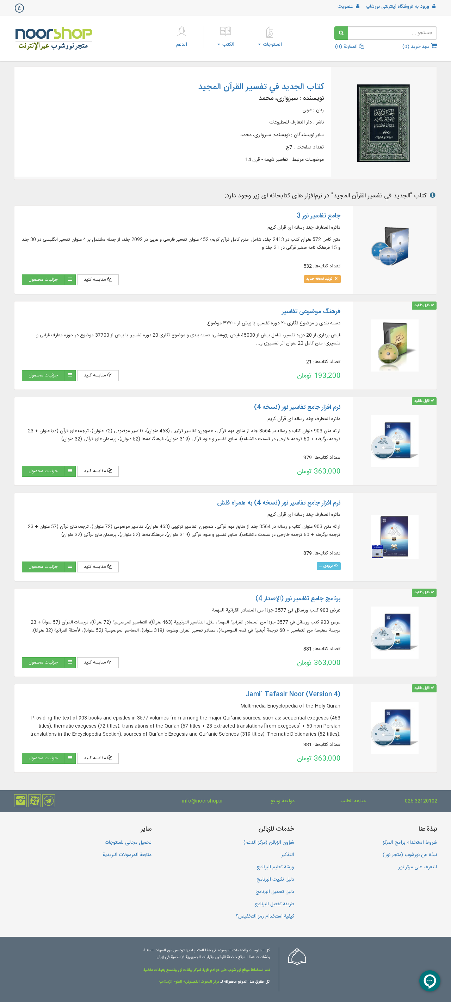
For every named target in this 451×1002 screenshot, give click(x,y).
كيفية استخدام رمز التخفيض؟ (265, 916)
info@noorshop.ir (202, 801)
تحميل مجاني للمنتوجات (128, 842)
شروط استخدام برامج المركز (410, 842)
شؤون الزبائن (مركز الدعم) (268, 842)
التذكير (287, 855)
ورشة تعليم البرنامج (275, 867)
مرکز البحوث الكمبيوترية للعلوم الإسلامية (188, 982)
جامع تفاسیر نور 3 (318, 216)
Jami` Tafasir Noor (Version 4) (293, 694)
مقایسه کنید (95, 280)
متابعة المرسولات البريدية (127, 855)
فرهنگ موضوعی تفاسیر (311, 311)
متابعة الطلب (353, 801)
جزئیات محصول (43, 280)
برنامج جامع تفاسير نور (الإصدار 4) (297, 599)
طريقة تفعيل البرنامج (274, 904)
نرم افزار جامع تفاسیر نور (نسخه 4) (297, 407)
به (397, 6)
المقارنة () (347, 47)
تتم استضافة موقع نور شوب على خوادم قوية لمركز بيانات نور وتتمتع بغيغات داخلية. (206, 970)
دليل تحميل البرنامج (274, 892)
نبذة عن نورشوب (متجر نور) (410, 855)
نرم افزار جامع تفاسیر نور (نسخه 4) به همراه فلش (278, 503)
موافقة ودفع (283, 801)
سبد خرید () (416, 47)
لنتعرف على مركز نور (418, 867)
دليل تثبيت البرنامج (275, 879)
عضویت (346, 6)
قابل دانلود (422, 305)
